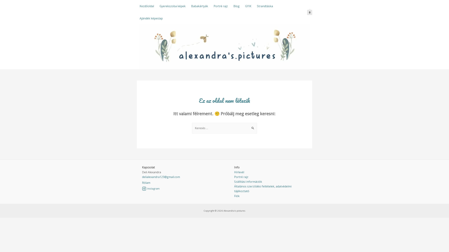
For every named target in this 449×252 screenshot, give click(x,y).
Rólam (146, 183)
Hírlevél (239, 172)
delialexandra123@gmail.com (161, 177)
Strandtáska (265, 6)
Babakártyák (199, 6)
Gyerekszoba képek (173, 6)
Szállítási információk (248, 182)
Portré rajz (221, 6)
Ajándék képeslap (151, 18)
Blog (236, 6)
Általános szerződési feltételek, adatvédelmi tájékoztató (262, 188)
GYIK (248, 6)
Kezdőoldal (147, 6)
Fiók (237, 196)
